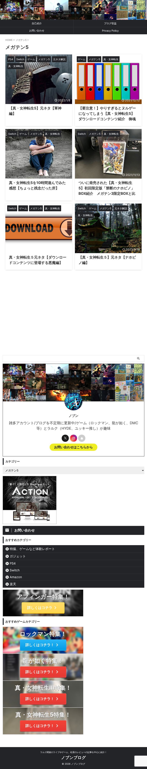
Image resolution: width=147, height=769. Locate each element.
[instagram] (73, 438)
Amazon (16, 577)
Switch (15, 570)
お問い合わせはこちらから (73, 447)
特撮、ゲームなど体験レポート (32, 549)
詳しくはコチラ (39, 607)
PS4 (13, 563)
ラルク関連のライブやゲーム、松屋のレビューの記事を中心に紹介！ (73, 752)
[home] (81, 438)
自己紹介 (37, 23)
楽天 (13, 584)
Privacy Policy (110, 30)
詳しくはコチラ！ (39, 645)
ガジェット (18, 556)
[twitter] (65, 438)
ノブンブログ (73, 757)
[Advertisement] (73, 328)
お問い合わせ (36, 30)
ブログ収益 (110, 23)
